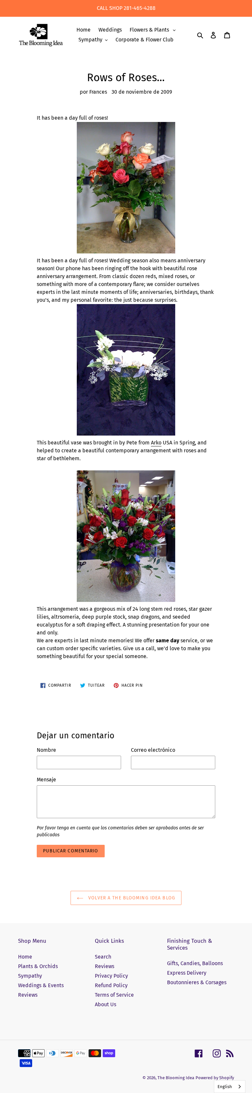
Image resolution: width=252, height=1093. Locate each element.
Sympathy (30, 976)
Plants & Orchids (38, 966)
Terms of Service (114, 995)
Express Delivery (186, 973)
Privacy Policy (111, 976)
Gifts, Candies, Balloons (195, 963)
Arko (156, 443)
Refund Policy (111, 985)
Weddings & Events (41, 985)
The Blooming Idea (176, 1077)
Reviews (27, 995)
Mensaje (46, 779)
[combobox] (229, 1086)
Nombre (46, 750)
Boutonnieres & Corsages (196, 982)
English (225, 1086)
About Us (105, 1004)
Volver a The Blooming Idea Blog (131, 898)
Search (103, 957)
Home (25, 957)
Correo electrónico (153, 750)
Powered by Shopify (215, 1077)
